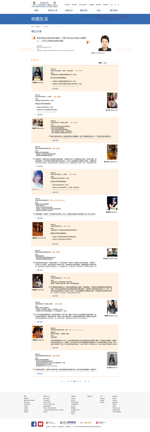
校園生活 (69, 10)
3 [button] (36, 60)
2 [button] (33, 60)
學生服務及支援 (74, 402)
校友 (99, 10)
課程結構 (26, 398)
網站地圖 (48, 426)
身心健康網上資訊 (75, 410)
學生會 (72, 413)
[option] (75, 44)
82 (86, 381)
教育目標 (115, 404)
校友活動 (102, 402)
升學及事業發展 (74, 404)
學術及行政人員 (116, 408)
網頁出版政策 (60, 426)
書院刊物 (26, 412)
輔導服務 (73, 408)
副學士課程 (26, 402)
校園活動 (73, 398)
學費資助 (45, 412)
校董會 (114, 406)
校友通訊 (102, 400)
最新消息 (84, 10)
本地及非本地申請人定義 (49, 404)
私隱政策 (54, 426)
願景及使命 (115, 402)
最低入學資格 (46, 398)
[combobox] (111, 62)
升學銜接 (26, 408)
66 (68, 381)
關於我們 (114, 10)
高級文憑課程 (27, 404)
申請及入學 (52, 10)
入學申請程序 (46, 400)
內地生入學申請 (47, 402)
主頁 (32, 26)
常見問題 (91, 4)
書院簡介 (115, 398)
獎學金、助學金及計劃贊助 (49, 408)
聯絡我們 (105, 4)
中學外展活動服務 (117, 412)
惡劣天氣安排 (83, 4)
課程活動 (26, 410)
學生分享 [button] (46, 26)
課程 (36, 10)
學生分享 (73, 400)
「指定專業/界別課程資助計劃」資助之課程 (53, 410)
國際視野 (73, 412)
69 (77, 381)
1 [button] (31, 60)
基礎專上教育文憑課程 (29, 400)
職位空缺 (98, 4)
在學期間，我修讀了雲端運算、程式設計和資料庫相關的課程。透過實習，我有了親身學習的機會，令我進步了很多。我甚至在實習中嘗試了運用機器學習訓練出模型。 (61, 41)
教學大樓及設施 (116, 410)
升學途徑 (26, 406)
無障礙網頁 (68, 426)
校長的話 (115, 400)
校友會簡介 (102, 398)
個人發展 (73, 406)
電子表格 (67, 4)
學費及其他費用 (47, 406)
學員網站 (74, 4)
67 (71, 381)
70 (80, 381)
